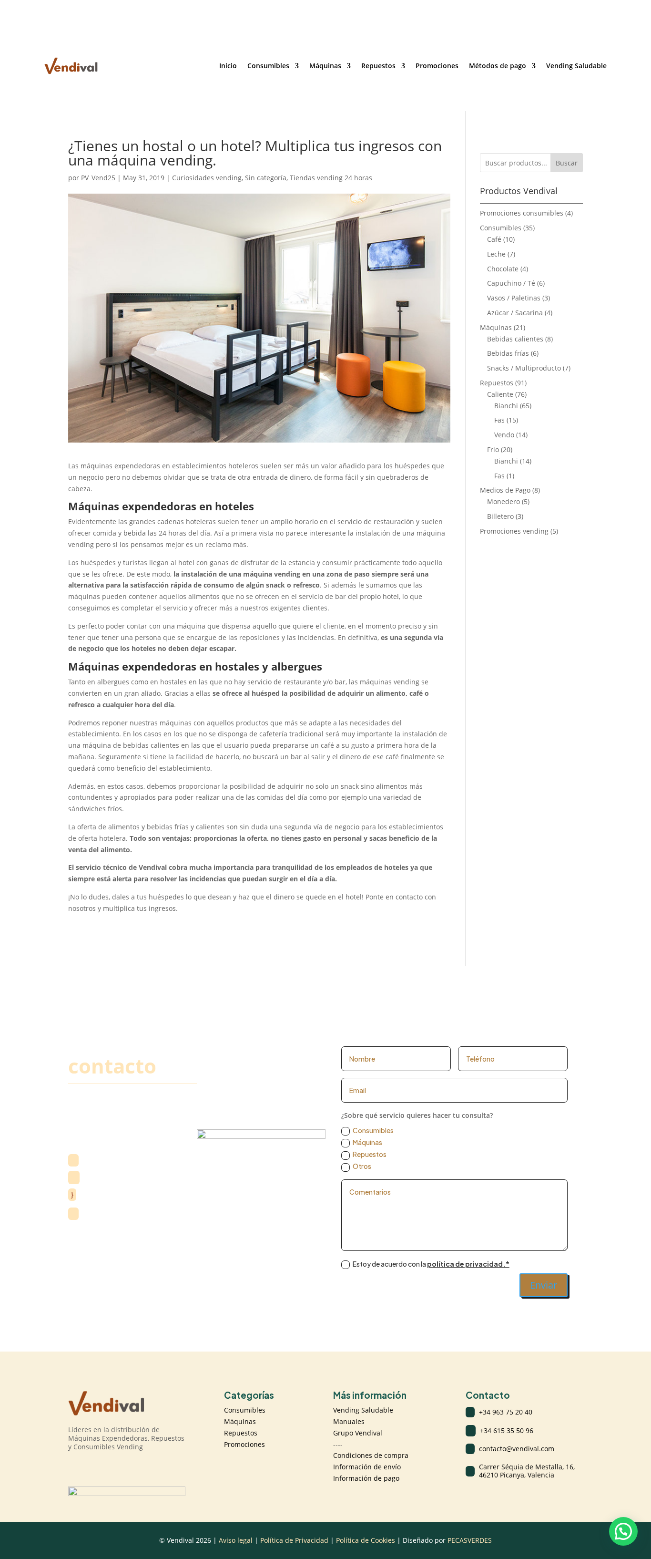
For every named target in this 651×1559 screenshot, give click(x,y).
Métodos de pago (497, 65)
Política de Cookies (365, 1540)
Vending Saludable (576, 65)
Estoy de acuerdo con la (431, 1264)
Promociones (437, 65)
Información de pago (366, 1478)
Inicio (228, 65)
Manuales (349, 1421)
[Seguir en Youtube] (114, 1467)
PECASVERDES (470, 1540)
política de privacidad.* (468, 1264)
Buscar (567, 162)
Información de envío (367, 1466)
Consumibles (268, 65)
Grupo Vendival (357, 1432)
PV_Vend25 (98, 177)
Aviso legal (236, 1540)
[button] (623, 1531)
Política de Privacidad (295, 1540)
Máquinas (325, 65)
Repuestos (378, 65)
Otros (362, 1166)
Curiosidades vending (207, 177)
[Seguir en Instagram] (75, 1467)
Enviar (543, 1285)
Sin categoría (265, 177)
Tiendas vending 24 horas (331, 177)
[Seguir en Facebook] (94, 1467)
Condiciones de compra (370, 1455)
